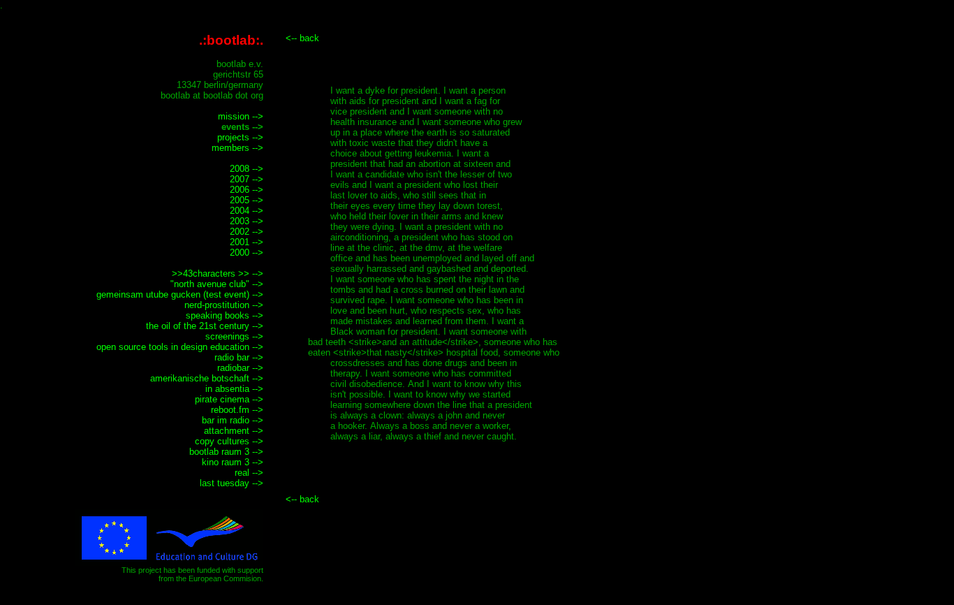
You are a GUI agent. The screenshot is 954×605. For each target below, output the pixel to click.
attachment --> (233, 430)
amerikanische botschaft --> (206, 378)
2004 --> (246, 210)
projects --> (240, 137)
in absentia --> (234, 389)
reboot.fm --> (237, 409)
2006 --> (246, 189)
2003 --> (246, 221)
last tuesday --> (231, 483)
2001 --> (246, 242)
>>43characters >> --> (217, 273)
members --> (237, 148)
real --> (249, 472)
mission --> (240, 116)
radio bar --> (238, 357)
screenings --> (234, 336)
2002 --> (246, 231)
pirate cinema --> (229, 399)
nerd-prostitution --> (223, 305)
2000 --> (246, 252)
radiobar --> (240, 368)
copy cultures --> (229, 441)
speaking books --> (224, 315)
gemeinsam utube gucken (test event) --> (179, 294)
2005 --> (246, 200)
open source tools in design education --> (179, 347)
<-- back (302, 38)
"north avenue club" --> (216, 284)
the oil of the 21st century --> (204, 326)
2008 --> (246, 168)
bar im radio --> (232, 420)
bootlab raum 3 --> (226, 451)
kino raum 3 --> (232, 462)
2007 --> (246, 179)
